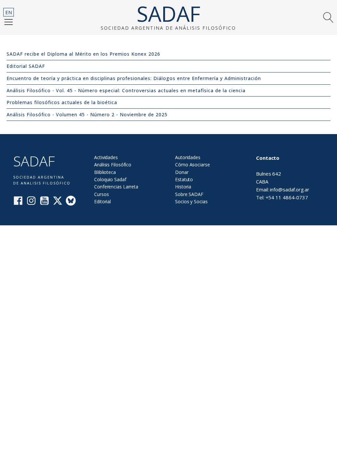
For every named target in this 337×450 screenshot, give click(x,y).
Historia (183, 186)
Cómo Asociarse (192, 164)
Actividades (106, 157)
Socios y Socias (191, 201)
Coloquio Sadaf (110, 179)
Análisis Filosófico (112, 164)
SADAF (168, 13)
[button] (8, 21)
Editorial (102, 201)
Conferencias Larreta (116, 186)
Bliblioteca (105, 172)
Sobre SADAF (189, 194)
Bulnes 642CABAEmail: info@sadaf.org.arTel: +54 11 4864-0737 (282, 178)
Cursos (101, 194)
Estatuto (184, 179)
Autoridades (187, 157)
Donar (182, 172)
